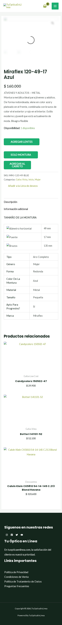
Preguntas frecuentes (16, 586)
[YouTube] (21, 534)
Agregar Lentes (22, 141)
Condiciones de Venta (16, 576)
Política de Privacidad (16, 572)
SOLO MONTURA (21, 154)
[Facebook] (11, 534)
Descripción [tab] (10, 201)
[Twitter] (16, 534)
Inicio (31, 179)
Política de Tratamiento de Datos (23, 581)
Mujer (38, 179)
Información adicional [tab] (16, 209)
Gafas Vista (21, 179)
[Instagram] (6, 534)
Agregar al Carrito (17, 165)
